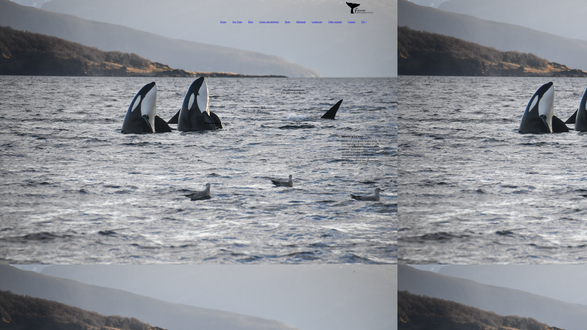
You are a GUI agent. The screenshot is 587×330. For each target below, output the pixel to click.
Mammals (301, 22)
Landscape (317, 22)
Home (223, 22)
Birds (287, 22)
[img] (293, 9)
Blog (250, 22)
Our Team (237, 22)
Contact (351, 22)
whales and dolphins (269, 22)
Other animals (335, 22)
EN (363, 22)
